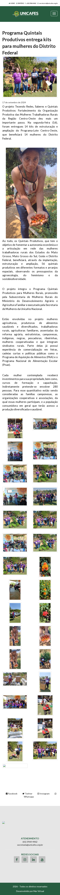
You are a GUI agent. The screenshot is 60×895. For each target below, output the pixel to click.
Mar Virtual (38, 891)
